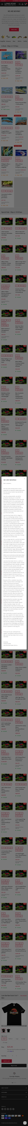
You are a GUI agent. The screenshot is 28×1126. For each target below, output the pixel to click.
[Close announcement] (24, 479)
